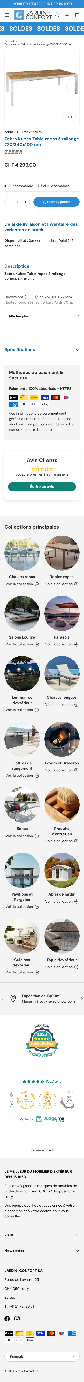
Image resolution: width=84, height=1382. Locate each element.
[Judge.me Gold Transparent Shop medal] (21, 1100)
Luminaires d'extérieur (22, 700)
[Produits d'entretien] (62, 805)
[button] (77, 15)
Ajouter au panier (56, 202)
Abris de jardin (61, 894)
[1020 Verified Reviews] (42, 1058)
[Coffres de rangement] (22, 739)
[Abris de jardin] (62, 870)
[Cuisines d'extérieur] (22, 936)
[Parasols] (62, 613)
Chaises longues (62, 697)
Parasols (62, 637)
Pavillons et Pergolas (22, 897)
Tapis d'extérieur (62, 959)
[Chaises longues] (62, 673)
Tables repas (62, 576)
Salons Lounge (22, 637)
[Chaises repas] (22, 553)
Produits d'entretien (62, 831)
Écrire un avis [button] (42, 486)
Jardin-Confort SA (26, 1371)
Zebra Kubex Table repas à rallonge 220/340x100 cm (38, 44)
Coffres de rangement (22, 766)
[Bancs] (22, 805)
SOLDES (15, 28)
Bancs (22, 828)
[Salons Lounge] (22, 613)
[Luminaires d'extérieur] (22, 673)
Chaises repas (22, 576)
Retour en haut (42, 1150)
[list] (42, 87)
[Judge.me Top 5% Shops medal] (64, 1100)
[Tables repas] (62, 553)
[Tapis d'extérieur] (62, 936)
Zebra (8, 132)
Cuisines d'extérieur (22, 962)
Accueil (9, 41)
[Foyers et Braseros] (62, 739)
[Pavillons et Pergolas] (22, 870)
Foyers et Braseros (62, 763)
